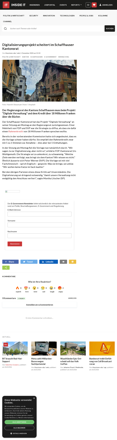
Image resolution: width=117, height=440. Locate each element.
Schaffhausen (36, 57)
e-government (50, 57)
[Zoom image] (39, 81)
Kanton (25, 57)
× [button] (34, 398)
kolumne (103, 15)
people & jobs (86, 15)
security (33, 15)
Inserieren (35, 5)
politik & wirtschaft (13, 15)
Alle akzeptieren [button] (19, 422)
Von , (10, 365)
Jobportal (49, 5)
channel (7, 21)
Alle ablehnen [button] (19, 428)
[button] (19, 433)
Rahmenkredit (16, 131)
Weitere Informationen (25, 418)
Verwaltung (63, 57)
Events (63, 5)
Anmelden (107, 5)
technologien (67, 15)
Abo (94, 4)
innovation (49, 15)
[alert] (19, 417)
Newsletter (88, 4)
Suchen (109, 28)
